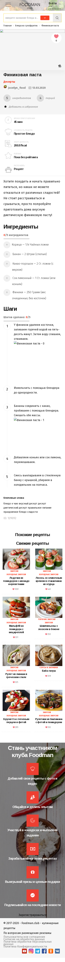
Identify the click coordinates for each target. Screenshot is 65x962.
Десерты (9, 81)
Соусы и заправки (49, 667)
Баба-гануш (49, 670)
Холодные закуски (16, 574)
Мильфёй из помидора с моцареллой (16, 628)
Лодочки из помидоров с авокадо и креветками (16, 580)
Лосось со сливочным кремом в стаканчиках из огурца (49, 580)
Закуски (14, 571)
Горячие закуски (46, 619)
